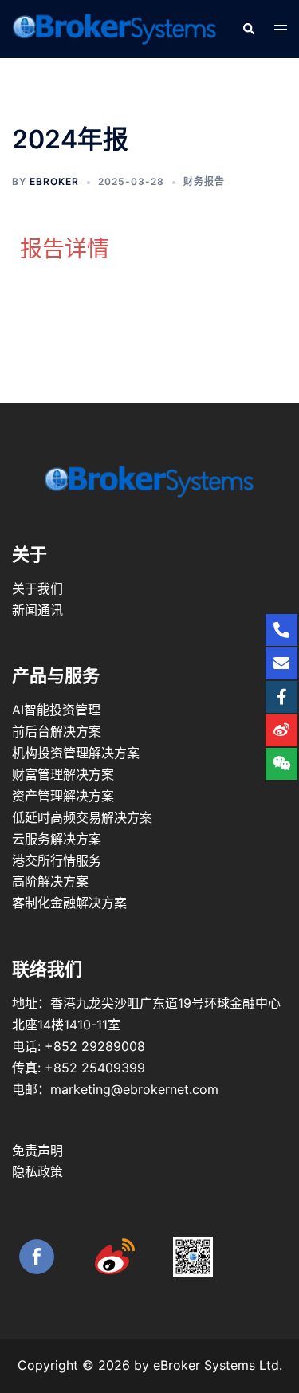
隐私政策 (37, 1171)
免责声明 (37, 1151)
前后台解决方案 (56, 731)
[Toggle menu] (280, 29)
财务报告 (204, 181)
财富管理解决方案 (63, 774)
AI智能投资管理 (56, 710)
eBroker (54, 181)
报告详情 (64, 248)
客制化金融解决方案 (69, 903)
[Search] (248, 28)
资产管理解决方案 (63, 796)
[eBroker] (115, 28)
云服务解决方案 (56, 839)
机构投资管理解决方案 (76, 753)
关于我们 (37, 588)
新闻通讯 (37, 610)
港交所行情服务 (56, 860)
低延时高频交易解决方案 (82, 817)
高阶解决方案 (50, 881)
